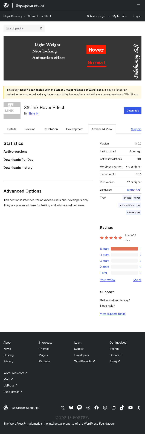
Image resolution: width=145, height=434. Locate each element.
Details (11, 129)
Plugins (43, 355)
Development (74, 129)
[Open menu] (139, 5)
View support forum (113, 314)
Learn (78, 342)
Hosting (9, 355)
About (7, 342)
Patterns (44, 361)
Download (133, 110)
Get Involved (118, 342)
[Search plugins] (41, 28)
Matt (8, 379)
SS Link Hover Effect (44, 107)
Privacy (8, 361)
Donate (116, 355)
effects (127, 197)
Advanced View (102, 129)
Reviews (29, 129)
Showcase (46, 342)
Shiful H (33, 113)
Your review (107, 280)
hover (137, 197)
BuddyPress (13, 392)
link (138, 205)
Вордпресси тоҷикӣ (25, 408)
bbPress (11, 385)
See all (137, 280)
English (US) (134, 189)
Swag (115, 361)
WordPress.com (16, 373)
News (7, 348)
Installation (51, 129)
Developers (81, 355)
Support (136, 129)
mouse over (133, 212)
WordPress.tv (84, 361)
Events (114, 348)
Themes (44, 348)
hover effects (127, 205)
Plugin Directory (13, 16)
